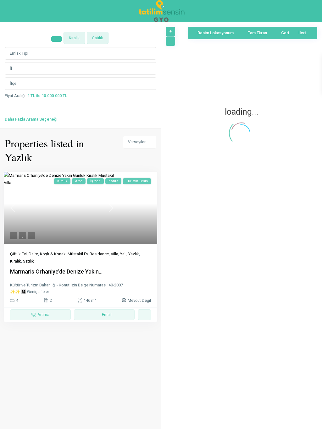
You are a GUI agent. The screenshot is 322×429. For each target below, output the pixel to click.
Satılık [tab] (97, 37)
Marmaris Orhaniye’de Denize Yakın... (56, 271)
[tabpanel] (80, 84)
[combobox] (80, 53)
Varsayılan (137, 141)
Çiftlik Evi (18, 254)
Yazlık (133, 254)
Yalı (123, 254)
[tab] (56, 39)
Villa (114, 254)
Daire (33, 254)
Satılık (28, 261)
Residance (99, 254)
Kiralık (15, 261)
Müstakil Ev (78, 254)
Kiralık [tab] (74, 37)
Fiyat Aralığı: (15, 95)
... (51, 291)
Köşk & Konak (53, 254)
